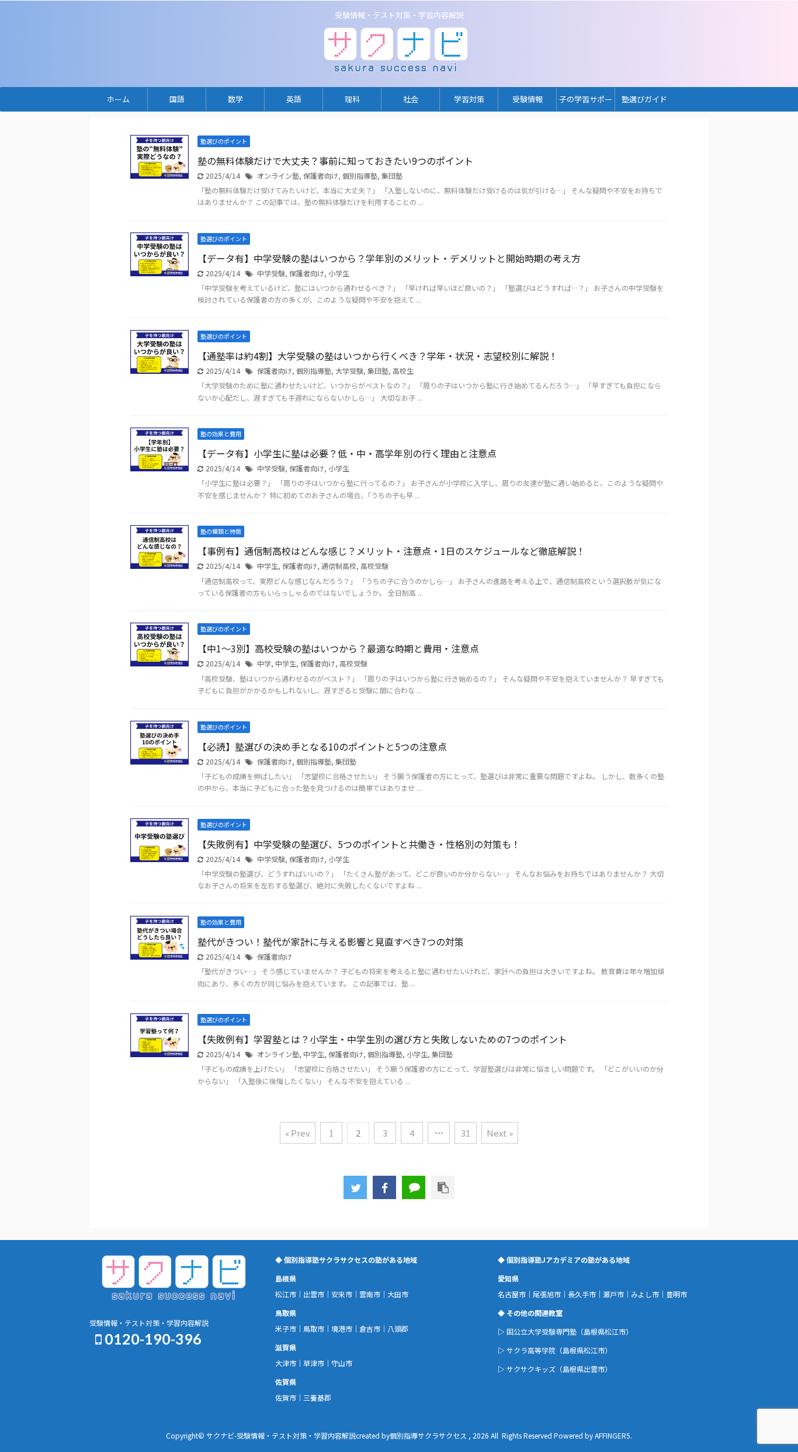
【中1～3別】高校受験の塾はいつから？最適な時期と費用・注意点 (338, 648)
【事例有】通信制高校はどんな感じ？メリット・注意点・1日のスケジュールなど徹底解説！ (391, 551)
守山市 (341, 1363)
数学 (235, 99)
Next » (500, 1133)
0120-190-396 (152, 1338)
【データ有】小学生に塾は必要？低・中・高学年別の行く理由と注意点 (347, 453)
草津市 (313, 1363)
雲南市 (369, 1294)
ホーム (118, 99)
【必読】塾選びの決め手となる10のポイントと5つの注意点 (322, 746)
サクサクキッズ (531, 1369)
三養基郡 (317, 1397)
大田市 (397, 1294)
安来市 (341, 1294)
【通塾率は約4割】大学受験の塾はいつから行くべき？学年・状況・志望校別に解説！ (377, 356)
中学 (264, 663)
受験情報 (527, 99)
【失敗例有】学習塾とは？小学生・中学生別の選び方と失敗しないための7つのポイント (382, 1039)
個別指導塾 (359, 175)
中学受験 (271, 273)
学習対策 (469, 99)
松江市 (285, 1294)
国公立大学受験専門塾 (541, 1331)
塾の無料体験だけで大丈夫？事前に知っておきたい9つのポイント (335, 161)
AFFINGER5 (612, 1435)
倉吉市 (369, 1328)
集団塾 (392, 175)
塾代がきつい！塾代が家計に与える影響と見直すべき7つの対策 (330, 942)
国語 (177, 99)
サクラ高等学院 (531, 1350)
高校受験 (374, 566)
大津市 (285, 1363)
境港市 (341, 1328)
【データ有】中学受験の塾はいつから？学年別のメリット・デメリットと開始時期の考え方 (389, 258)
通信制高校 (338, 566)
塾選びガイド (644, 99)
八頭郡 (397, 1328)
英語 (293, 99)
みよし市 (645, 1294)
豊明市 (676, 1294)
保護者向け (320, 175)
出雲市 (313, 1294)
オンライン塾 (278, 175)
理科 (352, 99)
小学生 (338, 273)
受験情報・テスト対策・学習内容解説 (149, 1323)
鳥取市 (313, 1328)
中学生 (267, 566)
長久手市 (582, 1294)
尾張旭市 (547, 1294)
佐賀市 (285, 1397)
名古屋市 (512, 1294)
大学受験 (349, 371)
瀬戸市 (613, 1294)
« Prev (297, 1133)
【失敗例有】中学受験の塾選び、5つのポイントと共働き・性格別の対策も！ (359, 844)
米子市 (285, 1328)
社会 (410, 99)
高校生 (403, 371)
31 (465, 1133)
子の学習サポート (585, 102)
